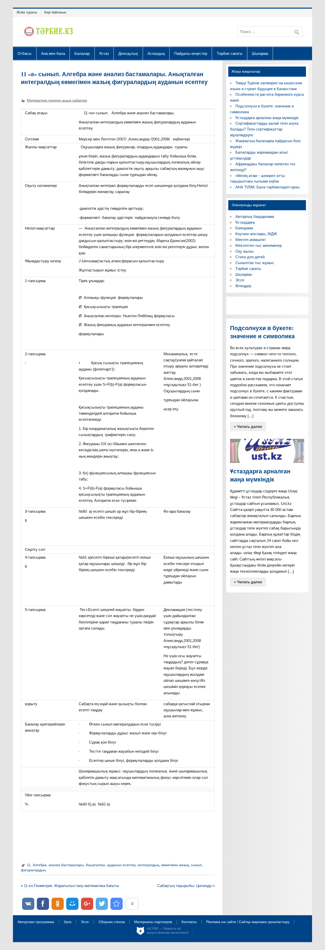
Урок (67, 922)
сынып (196, 865)
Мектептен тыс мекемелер (258, 245)
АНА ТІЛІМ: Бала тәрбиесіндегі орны (267, 187)
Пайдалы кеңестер (190, 53)
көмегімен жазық (175, 865)
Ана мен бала (53, 53)
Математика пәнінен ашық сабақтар (57, 100)
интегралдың (148, 865)
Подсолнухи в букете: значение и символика (262, 332)
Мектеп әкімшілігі (250, 239)
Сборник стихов (112, 922)
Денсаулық (128, 53)
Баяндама (244, 228)
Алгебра (39, 865)
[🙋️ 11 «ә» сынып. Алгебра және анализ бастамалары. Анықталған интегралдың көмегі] (116, 904)
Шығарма (260, 53)
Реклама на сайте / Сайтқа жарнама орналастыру (247, 922)
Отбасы (24, 53)
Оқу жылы (244, 251)
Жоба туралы (27, 12)
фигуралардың (33, 870)
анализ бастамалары (66, 865)
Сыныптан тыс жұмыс (254, 263)
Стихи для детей (250, 257)
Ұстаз (104, 53)
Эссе (239, 280)
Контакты (189, 922)
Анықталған (95, 865)
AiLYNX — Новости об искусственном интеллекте (167, 931)
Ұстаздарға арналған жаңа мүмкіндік (267, 118)
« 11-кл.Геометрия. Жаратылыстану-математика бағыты (70, 885)
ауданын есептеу (121, 865)
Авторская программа (36, 922)
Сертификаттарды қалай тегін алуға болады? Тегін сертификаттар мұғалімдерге (264, 129)
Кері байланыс (55, 12)
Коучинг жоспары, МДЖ (256, 234)
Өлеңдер (243, 286)
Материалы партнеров (153, 922)
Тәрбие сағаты (229, 53)
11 (29, 865)
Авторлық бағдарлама (254, 216)
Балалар (82, 53)
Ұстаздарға (245, 222)
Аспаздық (156, 53)
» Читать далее (248, 426)
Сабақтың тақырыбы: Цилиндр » (186, 885)
